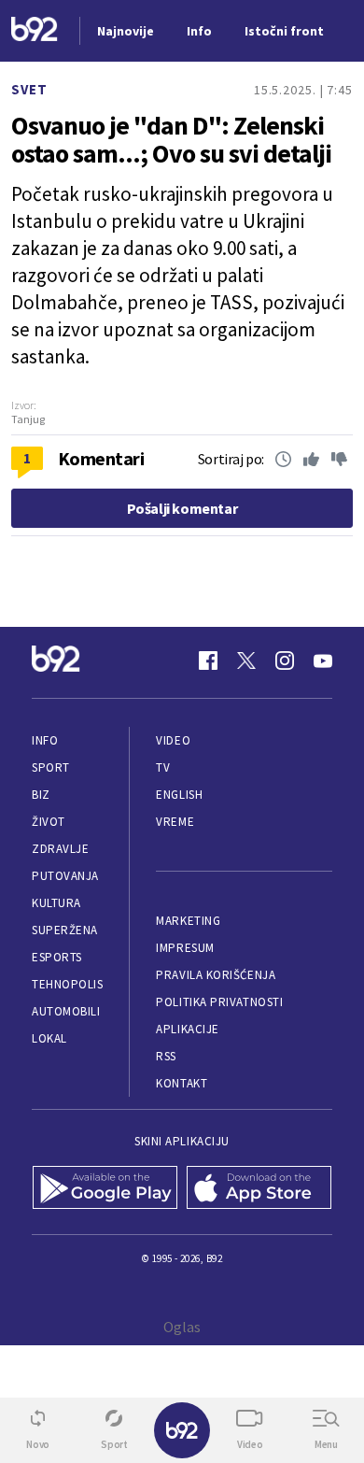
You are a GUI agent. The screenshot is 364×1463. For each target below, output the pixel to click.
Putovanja (65, 876)
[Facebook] (208, 660)
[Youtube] (323, 660)
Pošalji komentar (182, 508)
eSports (57, 957)
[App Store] (259, 1189)
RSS (166, 1056)
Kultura (56, 903)
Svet (29, 89)
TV (163, 767)
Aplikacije (187, 1029)
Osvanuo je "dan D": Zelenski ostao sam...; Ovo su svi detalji (171, 139)
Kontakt (181, 1083)
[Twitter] (246, 660)
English (179, 795)
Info (45, 740)
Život (48, 822)
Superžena (65, 930)
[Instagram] (284, 660)
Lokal (49, 1038)
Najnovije (125, 30)
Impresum (185, 948)
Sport (51, 767)
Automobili (66, 1011)
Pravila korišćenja (215, 975)
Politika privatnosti (219, 1002)
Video (173, 740)
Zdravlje (60, 849)
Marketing (188, 921)
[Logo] (34, 31)
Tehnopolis (67, 984)
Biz (41, 795)
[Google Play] (105, 1189)
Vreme (175, 822)
